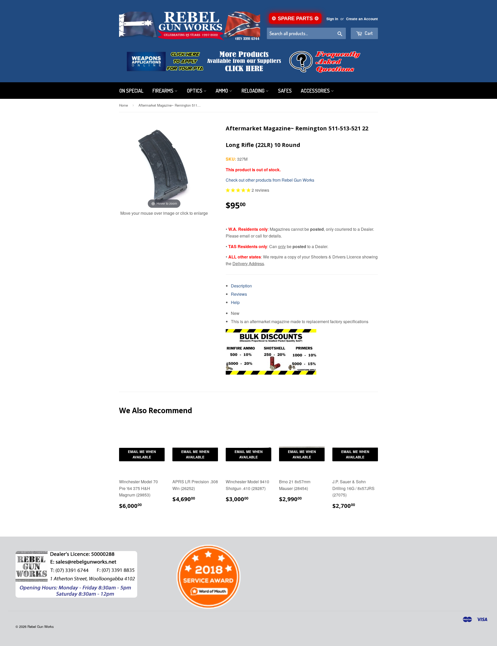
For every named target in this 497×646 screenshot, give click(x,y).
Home (123, 105)
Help (235, 302)
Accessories (316, 90)
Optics (195, 90)
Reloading (254, 90)
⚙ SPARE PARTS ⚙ (295, 18)
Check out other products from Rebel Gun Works (270, 180)
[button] (239, 190)
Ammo (222, 90)
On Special (131, 90)
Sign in (332, 18)
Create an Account (362, 18)
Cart (368, 33)
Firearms (163, 90)
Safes (285, 90)
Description (241, 286)
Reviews (239, 294)
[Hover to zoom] (164, 164)
